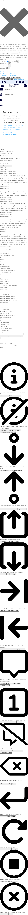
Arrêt (2, 881)
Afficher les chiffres (5, 683)
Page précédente (22, 509)
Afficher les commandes (14, 395)
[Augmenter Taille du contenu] (0, 257)
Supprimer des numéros (6, 752)
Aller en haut (3, 541)
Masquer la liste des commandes (8, 432)
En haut (15, 509)
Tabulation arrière (5, 649)
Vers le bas (12, 470)
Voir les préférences (15, 77)
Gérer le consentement (6, 165)
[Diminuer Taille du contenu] (0, 261)
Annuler (6, 881)
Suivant (8, 610)
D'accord (13, 816)
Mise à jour (14, 849)
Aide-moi (6, 395)
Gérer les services (4, 72)
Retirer (13, 784)
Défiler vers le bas (5, 470)
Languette (3, 610)
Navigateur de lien (5, 332)
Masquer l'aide (4, 430)
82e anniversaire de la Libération (11, 129)
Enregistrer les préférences (7, 79)
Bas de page (19, 470)
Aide (2, 395)
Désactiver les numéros (17, 750)
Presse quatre (12, 722)
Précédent (12, 649)
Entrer (2, 816)
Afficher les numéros (15, 683)
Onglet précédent (20, 649)
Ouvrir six (19, 722)
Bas (8, 574)
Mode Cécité (3, 229)
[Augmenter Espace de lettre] (0, 274)
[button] (14, 22)
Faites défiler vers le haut (6, 509)
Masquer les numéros (6, 750)
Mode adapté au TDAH (6, 214)
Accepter (3, 77)
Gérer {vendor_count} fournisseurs (9, 73)
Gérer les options (4, 70)
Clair (10, 784)
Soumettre (7, 816)
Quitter (6, 914)
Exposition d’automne (8, 131)
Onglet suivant (14, 610)
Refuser (8, 77)
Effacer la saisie (4, 784)
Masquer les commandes (14, 430)
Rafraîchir (9, 849)
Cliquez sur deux (4, 722)
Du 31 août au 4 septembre (10, 134)
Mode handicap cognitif (6, 199)
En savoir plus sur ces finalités (8, 75)
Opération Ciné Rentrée (9, 133)
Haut (9, 541)
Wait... (15, 345)
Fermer (11, 914)
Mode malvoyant (4, 186)
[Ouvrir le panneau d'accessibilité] (0, 338)
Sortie (2, 914)
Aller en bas (3, 574)
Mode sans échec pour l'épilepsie (9, 171)
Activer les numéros (5, 685)
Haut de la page (15, 541)
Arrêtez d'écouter (13, 881)
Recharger (3, 849)
